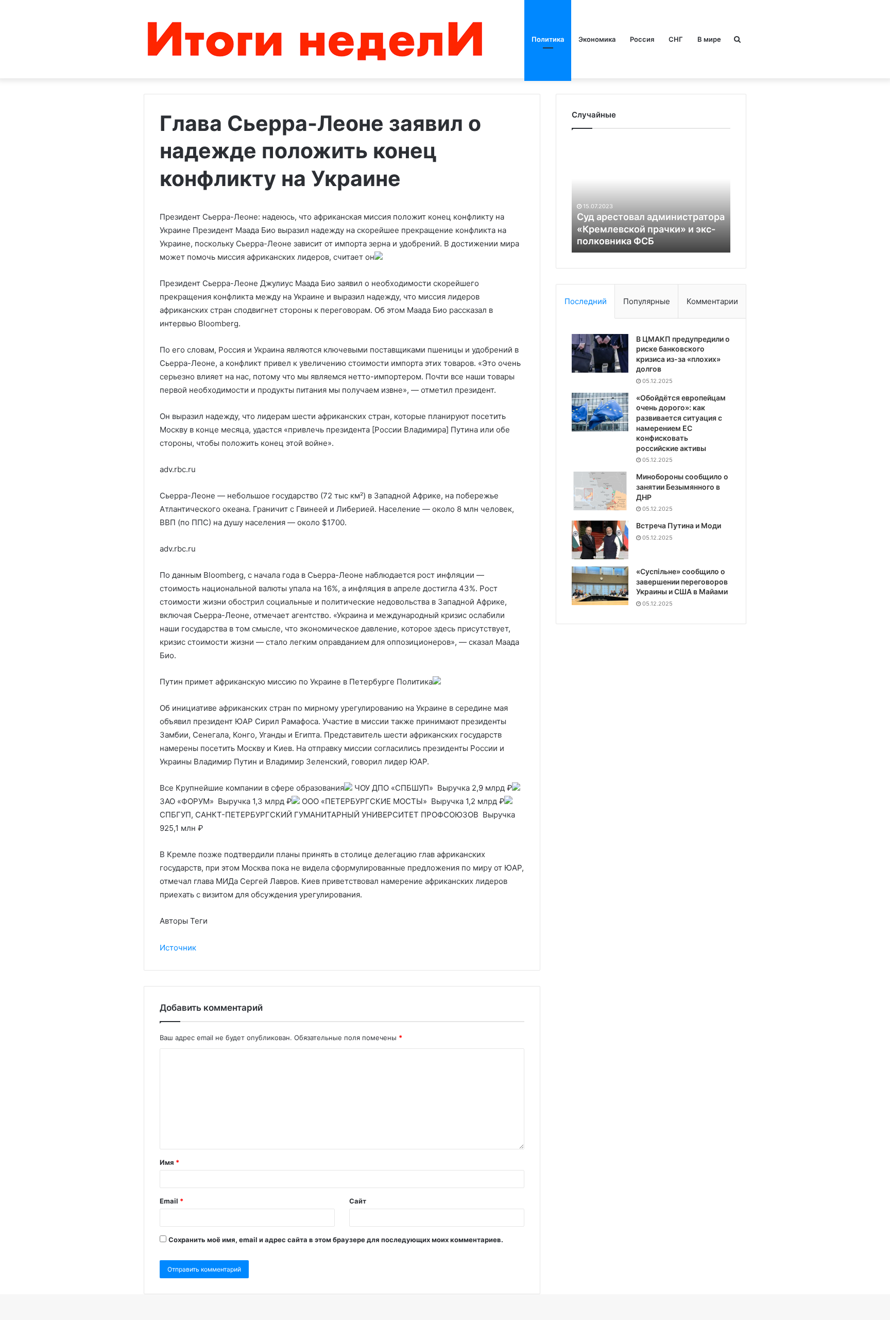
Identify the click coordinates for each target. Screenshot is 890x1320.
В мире (709, 39)
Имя (169, 1162)
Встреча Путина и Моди (678, 525)
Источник (178, 948)
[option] (651, 196)
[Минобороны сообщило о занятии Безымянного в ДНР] (600, 491)
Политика (548, 39)
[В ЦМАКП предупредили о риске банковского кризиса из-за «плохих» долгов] (600, 353)
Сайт (357, 1201)
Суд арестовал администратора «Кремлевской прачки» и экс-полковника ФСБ (651, 228)
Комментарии (712, 301)
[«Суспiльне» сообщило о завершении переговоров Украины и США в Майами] (600, 585)
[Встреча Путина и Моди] (600, 540)
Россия (642, 39)
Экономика (596, 39)
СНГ (676, 39)
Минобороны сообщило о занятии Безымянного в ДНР (682, 486)
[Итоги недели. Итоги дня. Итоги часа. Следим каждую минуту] (317, 39)
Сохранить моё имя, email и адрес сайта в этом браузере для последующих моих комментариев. (335, 1239)
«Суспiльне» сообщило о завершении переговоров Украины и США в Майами (682, 581)
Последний (585, 301)
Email (171, 1201)
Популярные (646, 301)
